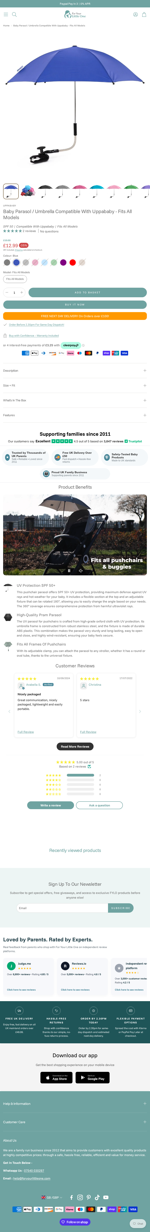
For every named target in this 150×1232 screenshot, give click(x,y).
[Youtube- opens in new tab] (106, 1197)
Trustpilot (133, 441)
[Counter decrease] (6, 292)
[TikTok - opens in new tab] (97, 1197)
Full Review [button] (26, 732)
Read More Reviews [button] (75, 746)
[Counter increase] (21, 292)
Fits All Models (15, 279)
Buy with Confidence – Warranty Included (34, 335)
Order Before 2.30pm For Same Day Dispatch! (36, 324)
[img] (27, 679)
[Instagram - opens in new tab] (80, 1197)
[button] (6, 14)
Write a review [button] (50, 805)
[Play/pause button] (69, 571)
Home (6, 25)
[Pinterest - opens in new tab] (88, 1197)
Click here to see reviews (21, 989)
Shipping (19, 250)
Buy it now (75, 304)
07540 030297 (34, 1170)
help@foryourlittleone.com (31, 1178)
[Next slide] (140, 711)
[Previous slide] (9, 711)
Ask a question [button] (99, 805)
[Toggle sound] (81, 571)
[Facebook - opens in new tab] (71, 1197)
